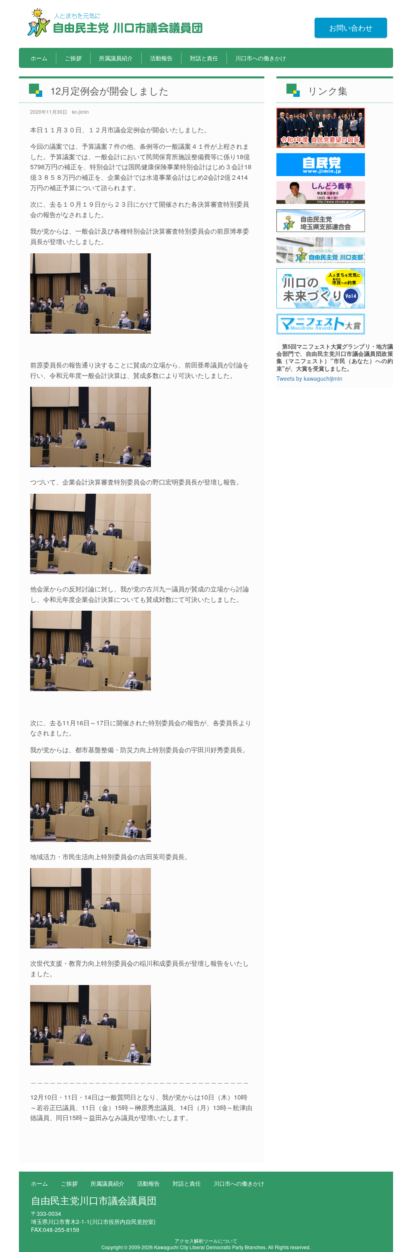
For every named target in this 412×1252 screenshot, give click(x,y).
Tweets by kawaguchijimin (309, 378)
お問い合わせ (351, 27)
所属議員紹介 (116, 58)
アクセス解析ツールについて (206, 1240)
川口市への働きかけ (260, 58)
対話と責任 (204, 58)
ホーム (39, 58)
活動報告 (161, 58)
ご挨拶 (73, 58)
